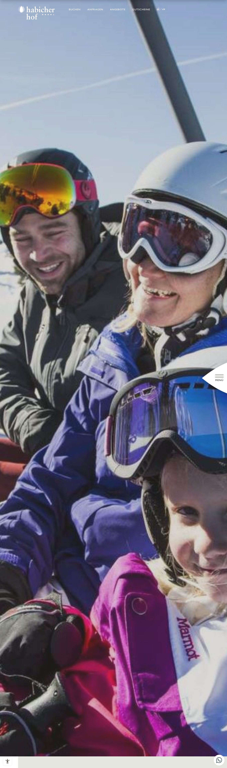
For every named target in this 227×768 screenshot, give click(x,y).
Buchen (75, 9)
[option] (113, 378)
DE (158, 9)
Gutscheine (141, 9)
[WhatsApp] (219, 760)
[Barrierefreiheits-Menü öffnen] (7, 761)
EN (163, 9)
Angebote (118, 9)
